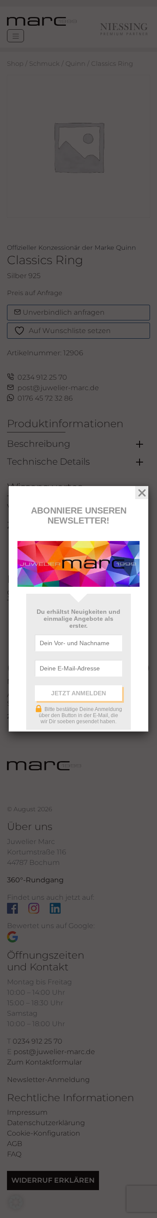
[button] (15, 1202)
